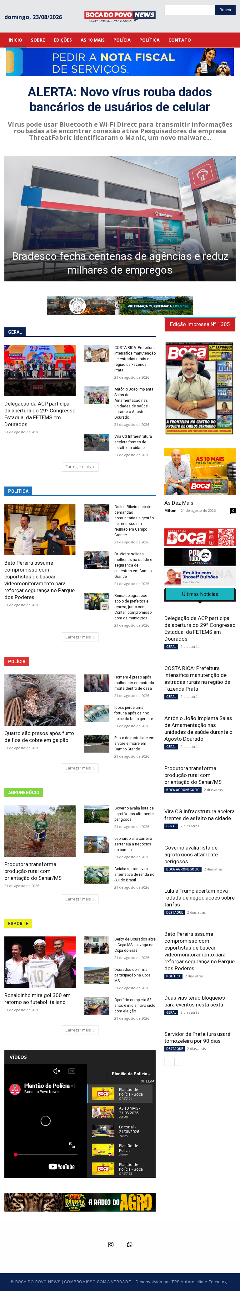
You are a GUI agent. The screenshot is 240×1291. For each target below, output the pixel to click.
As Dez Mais (178, 503)
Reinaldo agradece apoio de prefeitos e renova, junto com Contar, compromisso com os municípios (133, 606)
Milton (170, 510)
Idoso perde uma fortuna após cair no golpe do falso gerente (133, 713)
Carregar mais (78, 466)
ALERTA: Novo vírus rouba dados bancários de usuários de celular (120, 99)
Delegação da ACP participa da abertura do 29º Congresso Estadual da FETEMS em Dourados (40, 414)
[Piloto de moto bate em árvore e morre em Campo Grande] (96, 744)
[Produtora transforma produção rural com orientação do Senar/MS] (40, 831)
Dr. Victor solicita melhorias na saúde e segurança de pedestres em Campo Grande (133, 565)
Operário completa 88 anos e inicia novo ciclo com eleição (134, 1005)
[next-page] (178, 1062)
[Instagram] (110, 1245)
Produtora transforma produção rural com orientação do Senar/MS (33, 871)
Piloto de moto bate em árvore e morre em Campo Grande (134, 743)
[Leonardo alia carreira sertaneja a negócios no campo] (96, 844)
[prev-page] (168, 1062)
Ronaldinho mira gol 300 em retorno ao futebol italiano (37, 998)
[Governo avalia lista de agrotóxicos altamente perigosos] (96, 814)
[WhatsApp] (129, 1245)
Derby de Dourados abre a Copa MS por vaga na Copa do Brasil (135, 945)
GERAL (171, 646)
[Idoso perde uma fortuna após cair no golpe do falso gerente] (96, 713)
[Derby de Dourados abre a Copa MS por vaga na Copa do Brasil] (96, 945)
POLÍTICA (173, 976)
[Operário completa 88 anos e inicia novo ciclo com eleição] (96, 1006)
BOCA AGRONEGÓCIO (183, 790)
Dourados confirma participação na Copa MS (132, 975)
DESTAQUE (174, 912)
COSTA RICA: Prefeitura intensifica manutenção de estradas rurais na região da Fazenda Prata (135, 358)
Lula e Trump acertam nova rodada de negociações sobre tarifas (199, 898)
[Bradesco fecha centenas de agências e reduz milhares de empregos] (120, 218)
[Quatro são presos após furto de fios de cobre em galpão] (40, 700)
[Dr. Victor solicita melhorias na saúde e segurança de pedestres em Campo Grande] (96, 560)
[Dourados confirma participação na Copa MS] (96, 975)
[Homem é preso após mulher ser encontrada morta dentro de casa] (96, 683)
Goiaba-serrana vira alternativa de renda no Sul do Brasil (134, 874)
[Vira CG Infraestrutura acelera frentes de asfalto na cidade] (96, 442)
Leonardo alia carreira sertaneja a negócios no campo (133, 844)
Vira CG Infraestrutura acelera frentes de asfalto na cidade (133, 442)
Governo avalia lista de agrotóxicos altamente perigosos (134, 814)
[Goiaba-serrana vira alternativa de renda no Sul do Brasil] (96, 875)
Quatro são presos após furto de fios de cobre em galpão (39, 736)
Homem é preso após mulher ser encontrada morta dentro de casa (134, 683)
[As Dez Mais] (200, 471)
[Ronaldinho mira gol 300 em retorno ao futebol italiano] (40, 962)
